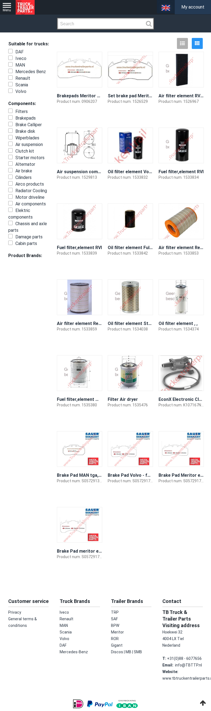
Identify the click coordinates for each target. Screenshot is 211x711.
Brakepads (25, 118)
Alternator (25, 164)
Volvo (20, 91)
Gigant (117, 645)
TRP (115, 612)
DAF (19, 51)
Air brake (23, 170)
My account (192, 7)
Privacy (14, 612)
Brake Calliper (28, 124)
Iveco (20, 58)
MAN (20, 65)
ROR (115, 638)
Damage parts (29, 236)
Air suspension (29, 144)
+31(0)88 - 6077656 (184, 658)
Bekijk (93, 116)
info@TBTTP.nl (188, 665)
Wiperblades (27, 137)
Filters (21, 111)
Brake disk (25, 131)
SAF (114, 619)
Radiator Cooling (31, 190)
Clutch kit (24, 151)
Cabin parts (26, 243)
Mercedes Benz (30, 71)
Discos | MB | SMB (126, 652)
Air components (30, 203)
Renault (22, 78)
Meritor (117, 632)
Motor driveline (30, 197)
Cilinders (23, 177)
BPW (115, 625)
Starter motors (30, 157)
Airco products (29, 184)
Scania (21, 84)
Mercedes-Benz (74, 652)
